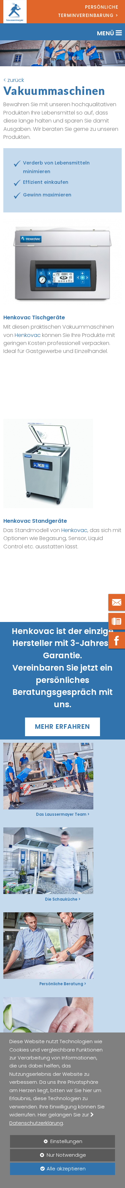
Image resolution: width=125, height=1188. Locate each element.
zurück (15, 80)
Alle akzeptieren (48, 1168)
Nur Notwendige (48, 1156)
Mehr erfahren (62, 726)
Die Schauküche (61, 899)
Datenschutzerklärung (36, 1123)
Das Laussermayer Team (61, 814)
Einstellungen (46, 1142)
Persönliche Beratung (61, 984)
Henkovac (28, 335)
